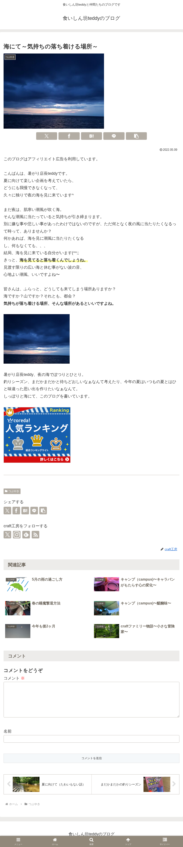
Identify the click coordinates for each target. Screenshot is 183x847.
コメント (14, 678)
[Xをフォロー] (7, 534)
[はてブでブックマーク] (91, 136)
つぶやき (13, 491)
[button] (136, 136)
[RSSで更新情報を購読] (35, 534)
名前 (8, 731)
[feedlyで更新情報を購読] (26, 534)
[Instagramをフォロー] (17, 534)
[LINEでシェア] (114, 136)
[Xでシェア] (46, 136)
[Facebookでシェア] (69, 136)
